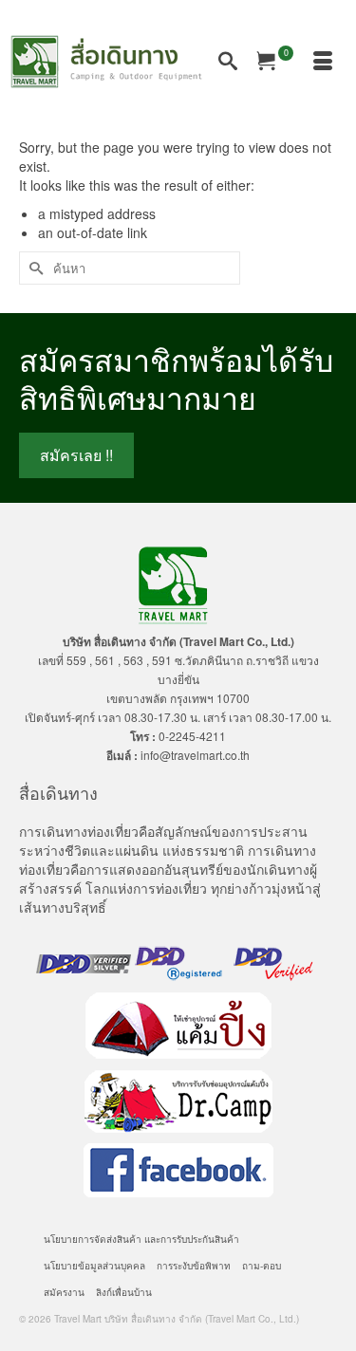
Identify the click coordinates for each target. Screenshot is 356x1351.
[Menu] (323, 61)
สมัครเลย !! (76, 455)
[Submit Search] (33, 268)
